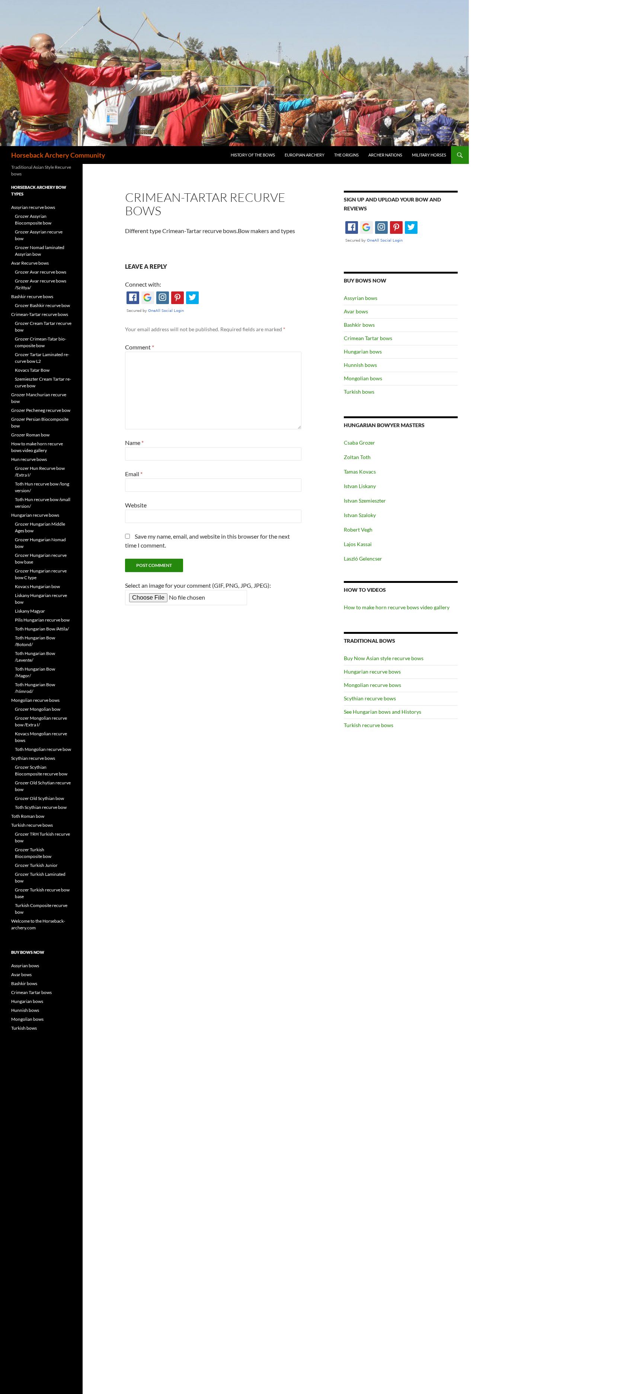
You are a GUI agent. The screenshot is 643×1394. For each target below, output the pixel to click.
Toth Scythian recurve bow (41, 807)
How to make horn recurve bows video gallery (397, 607)
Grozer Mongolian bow (37, 709)
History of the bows (253, 154)
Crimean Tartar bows (368, 338)
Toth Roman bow (27, 816)
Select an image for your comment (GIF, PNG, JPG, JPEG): (198, 585)
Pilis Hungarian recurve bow (42, 620)
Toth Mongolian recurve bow (43, 749)
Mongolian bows (363, 378)
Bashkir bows (359, 325)
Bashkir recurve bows (32, 296)
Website (136, 505)
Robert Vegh (358, 529)
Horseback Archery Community (58, 155)
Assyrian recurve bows (33, 207)
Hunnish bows (360, 365)
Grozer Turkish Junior (36, 865)
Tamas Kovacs (360, 471)
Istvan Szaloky (360, 515)
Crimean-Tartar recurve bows (39, 314)
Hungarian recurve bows (372, 671)
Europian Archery (304, 154)
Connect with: (143, 284)
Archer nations (385, 154)
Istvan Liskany (360, 486)
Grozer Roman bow (30, 435)
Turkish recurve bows (368, 725)
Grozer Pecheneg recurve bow (40, 410)
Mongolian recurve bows (372, 685)
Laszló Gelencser (363, 558)
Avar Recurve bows (30, 263)
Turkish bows (359, 391)
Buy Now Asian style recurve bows (383, 658)
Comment (139, 347)
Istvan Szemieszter (365, 500)
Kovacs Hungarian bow (37, 586)
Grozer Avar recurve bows (40, 272)
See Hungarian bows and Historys (382, 712)
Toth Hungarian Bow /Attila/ (42, 629)
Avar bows (356, 311)
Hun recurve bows (29, 459)
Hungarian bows (363, 351)
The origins (346, 154)
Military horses (429, 154)
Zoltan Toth (357, 457)
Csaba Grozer (359, 442)
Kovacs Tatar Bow (32, 370)
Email (134, 473)
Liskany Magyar (30, 611)
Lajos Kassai (358, 544)
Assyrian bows (360, 298)
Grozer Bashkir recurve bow (42, 305)
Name (134, 442)
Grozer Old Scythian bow (39, 798)
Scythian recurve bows (370, 698)
